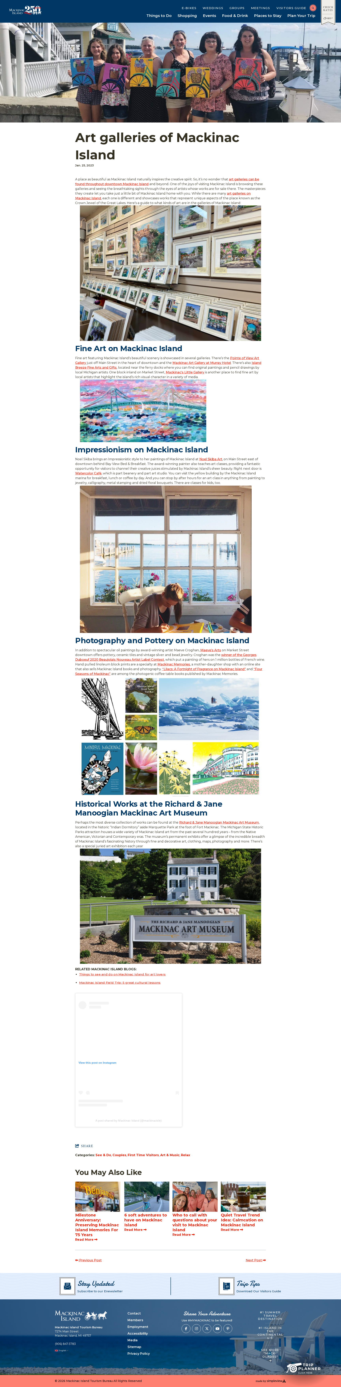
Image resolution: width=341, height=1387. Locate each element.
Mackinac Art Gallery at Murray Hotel (201, 363)
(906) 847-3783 (65, 1344)
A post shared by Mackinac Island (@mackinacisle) (129, 1120)
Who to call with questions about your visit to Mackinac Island (194, 1222)
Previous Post (90, 1260)
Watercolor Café (88, 473)
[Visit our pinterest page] (227, 1328)
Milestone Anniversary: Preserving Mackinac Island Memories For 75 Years (97, 1225)
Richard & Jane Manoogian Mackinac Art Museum (219, 822)
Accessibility (137, 1333)
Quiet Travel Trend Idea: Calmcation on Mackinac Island (242, 1220)
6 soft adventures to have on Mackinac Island (145, 1220)
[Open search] (313, 7)
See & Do (103, 1155)
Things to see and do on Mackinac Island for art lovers (122, 974)
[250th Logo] (35, 10)
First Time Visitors (143, 1155)
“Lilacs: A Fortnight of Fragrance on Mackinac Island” (204, 669)
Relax (185, 1155)
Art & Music (170, 1155)
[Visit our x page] (206, 1328)
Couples (119, 1155)
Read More (84, 1239)
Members (135, 1320)
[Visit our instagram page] (196, 1328)
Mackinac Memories (173, 664)
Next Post (254, 1260)
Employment (137, 1327)
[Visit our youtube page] (217, 1328)
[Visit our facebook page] (186, 1328)
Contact (134, 1313)
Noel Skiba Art (210, 459)
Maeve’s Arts (210, 650)
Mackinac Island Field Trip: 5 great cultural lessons (120, 982)
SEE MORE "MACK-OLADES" (270, 1353)
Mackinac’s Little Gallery (185, 372)
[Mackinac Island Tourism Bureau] (81, 1315)
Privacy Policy (138, 1353)
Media (132, 1340)
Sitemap (134, 1347)
